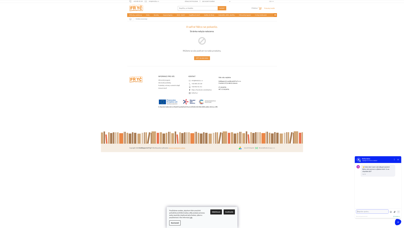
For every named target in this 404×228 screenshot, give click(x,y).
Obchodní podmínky (208, 1)
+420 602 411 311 (197, 87)
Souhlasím (229, 212)
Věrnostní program (191, 1)
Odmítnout (216, 212)
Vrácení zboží (162, 88)
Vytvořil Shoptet (249, 148)
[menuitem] (135, 15)
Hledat (222, 8)
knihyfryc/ (195, 93)
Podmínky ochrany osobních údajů (169, 85)
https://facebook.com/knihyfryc (202, 90)
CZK (270, 1)
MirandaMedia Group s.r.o (267, 148)
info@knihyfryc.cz (197, 81)
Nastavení (175, 223)
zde (191, 217)
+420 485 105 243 (197, 84)
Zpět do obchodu (202, 58)
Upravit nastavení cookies (177, 148)
